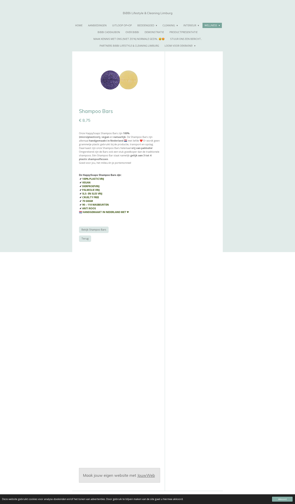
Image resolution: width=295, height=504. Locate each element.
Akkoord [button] (282, 499)
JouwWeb (146, 475)
